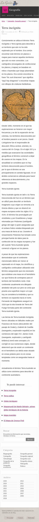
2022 (5, 488)
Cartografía (10, 21)
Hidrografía (24, 464)
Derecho (18, 15)
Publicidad (31, 518)
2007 (22, 493)
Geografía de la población (8, 462)
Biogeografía (7, 454)
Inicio (3, 21)
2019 (5, 496)
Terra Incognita (10, 390)
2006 (22, 496)
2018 (5, 498)
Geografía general (20, 21)
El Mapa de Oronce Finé (14, 421)
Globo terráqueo (10, 401)
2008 (22, 491)
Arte (4, 15)
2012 (22, 481)
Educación (28, 15)
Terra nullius (9, 396)
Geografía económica (7, 466)
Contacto (20, 518)
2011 (22, 483)
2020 (5, 493)
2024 (5, 483)
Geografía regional (26, 456)
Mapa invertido (10, 415)
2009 (22, 488)
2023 (5, 486)
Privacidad (10, 518)
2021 (5, 491)
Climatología (7, 459)
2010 (22, 486)
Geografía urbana (26, 461)
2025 (5, 481)
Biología (10, 15)
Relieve (22, 466)
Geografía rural (25, 459)
